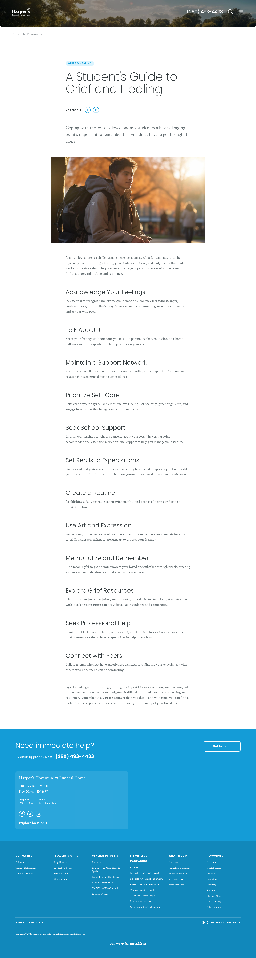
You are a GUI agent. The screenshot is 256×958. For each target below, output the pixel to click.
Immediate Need (176, 884)
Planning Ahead (214, 896)
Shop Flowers (60, 862)
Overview (96, 862)
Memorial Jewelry (62, 879)
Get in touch (222, 746)
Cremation (212, 879)
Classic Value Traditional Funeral (145, 884)
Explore (32, 823)
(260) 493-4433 (205, 11)
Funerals (211, 873)
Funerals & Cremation (179, 867)
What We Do (178, 855)
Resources (215, 855)
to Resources (28, 34)
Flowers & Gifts (66, 855)
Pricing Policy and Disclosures (106, 877)
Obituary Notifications (25, 867)
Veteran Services (176, 879)
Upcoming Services (24, 873)
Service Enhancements (179, 873)
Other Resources (214, 907)
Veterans (211, 890)
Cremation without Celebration (145, 907)
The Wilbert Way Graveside (105, 888)
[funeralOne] (135, 943)
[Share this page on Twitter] (96, 110)
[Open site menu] (241, 12)
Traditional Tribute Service (143, 895)
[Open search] (230, 12)
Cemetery (211, 884)
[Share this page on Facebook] (88, 110)
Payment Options (100, 894)
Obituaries (23, 855)
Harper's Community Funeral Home (52, 778)
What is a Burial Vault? (103, 882)
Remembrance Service (140, 901)
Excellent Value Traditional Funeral (146, 878)
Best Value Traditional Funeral (144, 873)
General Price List (106, 855)
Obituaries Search (23, 862)
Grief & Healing (214, 901)
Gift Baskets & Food (63, 867)
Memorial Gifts (61, 873)
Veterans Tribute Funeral (142, 890)
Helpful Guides (214, 867)
